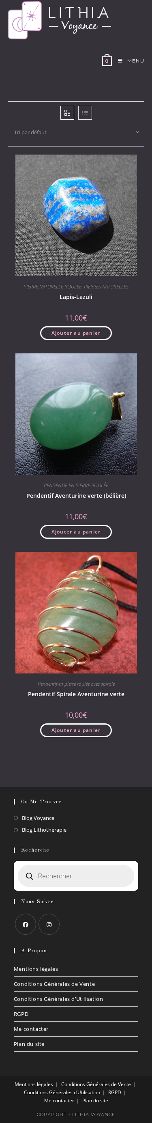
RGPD (21, 1014)
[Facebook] (25, 924)
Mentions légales (36, 968)
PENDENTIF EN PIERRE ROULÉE (76, 485)
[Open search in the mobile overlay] (76, 876)
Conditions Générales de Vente (54, 983)
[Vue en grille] (67, 113)
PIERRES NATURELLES (106, 286)
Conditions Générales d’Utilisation (58, 999)
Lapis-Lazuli (76, 297)
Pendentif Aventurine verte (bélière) (76, 495)
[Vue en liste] (85, 113)
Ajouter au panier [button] (76, 332)
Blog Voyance (38, 818)
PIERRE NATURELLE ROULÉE (52, 286)
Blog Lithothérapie (44, 829)
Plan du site (29, 1044)
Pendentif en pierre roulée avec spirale (76, 683)
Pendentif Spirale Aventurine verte (76, 694)
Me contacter (31, 1029)
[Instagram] (49, 924)
